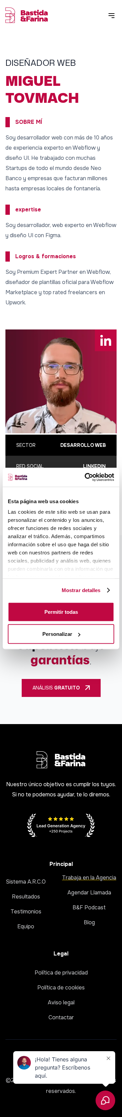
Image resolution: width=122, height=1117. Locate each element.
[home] (26, 15)
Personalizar (57, 634)
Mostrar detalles (81, 590)
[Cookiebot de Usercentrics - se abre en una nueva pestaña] (86, 477)
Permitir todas (61, 611)
